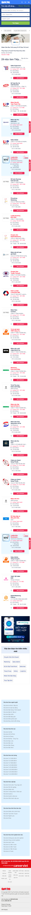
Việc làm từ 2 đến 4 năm (9, 844)
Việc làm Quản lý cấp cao (10, 796)
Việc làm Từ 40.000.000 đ (10, 774)
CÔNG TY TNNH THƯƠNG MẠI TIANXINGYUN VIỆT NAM (18, 333)
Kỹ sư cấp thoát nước (10, 666)
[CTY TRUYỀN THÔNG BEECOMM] (6, 598)
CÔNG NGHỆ (9, 875)
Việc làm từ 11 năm (8, 851)
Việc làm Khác (7, 818)
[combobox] (15, 10)
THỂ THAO (21, 870)
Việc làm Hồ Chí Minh (9, 734)
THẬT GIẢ (27, 876)
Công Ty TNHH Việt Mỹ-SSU (18, 463)
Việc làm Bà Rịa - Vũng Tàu (10, 738)
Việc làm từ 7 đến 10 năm (10, 849)
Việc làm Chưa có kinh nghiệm (11, 840)
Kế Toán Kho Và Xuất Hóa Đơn (15, 83)
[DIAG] (6, 518)
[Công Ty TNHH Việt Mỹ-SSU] (6, 462)
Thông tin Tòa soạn (5, 904)
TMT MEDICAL (14, 425)
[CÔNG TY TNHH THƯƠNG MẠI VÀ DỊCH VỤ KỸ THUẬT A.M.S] (6, 351)
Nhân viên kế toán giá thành (16, 253)
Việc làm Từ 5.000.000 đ (10, 760)
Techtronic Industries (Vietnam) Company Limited (16, 161)
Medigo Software (15, 580)
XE (10, 879)
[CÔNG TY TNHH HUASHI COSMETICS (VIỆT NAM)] (6, 181)
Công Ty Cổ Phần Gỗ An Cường (19, 256)
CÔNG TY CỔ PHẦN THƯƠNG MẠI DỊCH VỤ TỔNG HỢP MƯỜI (18, 275)
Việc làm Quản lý (7, 794)
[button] (25, 2)
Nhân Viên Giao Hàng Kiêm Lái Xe (16, 422)
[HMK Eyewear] (6, 387)
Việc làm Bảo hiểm (8, 714)
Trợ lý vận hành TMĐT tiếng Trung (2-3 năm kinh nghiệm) (16, 330)
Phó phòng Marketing (14, 199)
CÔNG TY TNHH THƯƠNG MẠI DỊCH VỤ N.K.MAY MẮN (18, 371)
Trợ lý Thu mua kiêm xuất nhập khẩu (15, 385)
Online (16, 671)
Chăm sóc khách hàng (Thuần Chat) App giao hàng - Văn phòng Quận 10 (16, 480)
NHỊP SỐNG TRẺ (15, 871)
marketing (7, 662)
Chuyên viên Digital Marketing (16, 235)
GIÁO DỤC (27, 870)
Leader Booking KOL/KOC (15, 216)
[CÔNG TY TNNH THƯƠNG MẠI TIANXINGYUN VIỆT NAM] (6, 331)
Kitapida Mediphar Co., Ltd (18, 67)
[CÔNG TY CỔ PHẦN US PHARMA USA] (6, 105)
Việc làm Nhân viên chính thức (11, 811)
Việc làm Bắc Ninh (8, 747)
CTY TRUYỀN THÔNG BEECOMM (19, 599)
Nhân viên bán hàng (10, 675)
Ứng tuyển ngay (20, 77)
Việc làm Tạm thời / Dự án (10, 813)
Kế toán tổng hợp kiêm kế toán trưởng (16, 179)
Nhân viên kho (15, 498)
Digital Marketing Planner (16, 596)
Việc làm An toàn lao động (10, 707)
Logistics (23, 671)
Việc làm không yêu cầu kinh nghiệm (13, 838)
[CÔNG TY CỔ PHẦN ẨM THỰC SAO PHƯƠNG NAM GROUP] (6, 443)
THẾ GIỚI (4, 876)
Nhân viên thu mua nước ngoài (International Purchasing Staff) (15, 120)
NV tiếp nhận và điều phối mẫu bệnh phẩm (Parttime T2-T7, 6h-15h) (16, 517)
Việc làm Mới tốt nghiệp (9, 787)
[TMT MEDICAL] (6, 424)
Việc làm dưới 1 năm (8, 842)
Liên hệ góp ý (4, 909)
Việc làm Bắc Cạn (8, 743)
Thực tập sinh (8, 680)
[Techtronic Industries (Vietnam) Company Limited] (6, 159)
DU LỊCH (10, 882)
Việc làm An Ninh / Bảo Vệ (10, 705)
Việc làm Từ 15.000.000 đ (10, 767)
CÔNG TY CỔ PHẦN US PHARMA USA (19, 106)
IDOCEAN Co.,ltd (15, 123)
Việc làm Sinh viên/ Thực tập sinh (12, 785)
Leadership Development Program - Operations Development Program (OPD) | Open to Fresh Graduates (15, 158)
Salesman (23, 666)
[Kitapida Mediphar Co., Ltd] (6, 68)
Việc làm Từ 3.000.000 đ (10, 758)
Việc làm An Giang (8, 736)
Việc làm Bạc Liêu (8, 741)
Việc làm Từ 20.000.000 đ (10, 769)
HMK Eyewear (14, 388)
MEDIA (4, 870)
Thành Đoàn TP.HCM (6, 906)
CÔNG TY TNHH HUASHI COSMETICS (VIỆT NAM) (17, 182)
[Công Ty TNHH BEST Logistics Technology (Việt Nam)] (6, 293)
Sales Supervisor (16, 65)
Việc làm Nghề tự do (8, 816)
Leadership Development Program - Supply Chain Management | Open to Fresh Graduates (15, 536)
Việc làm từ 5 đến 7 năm (9, 847)
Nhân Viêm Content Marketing (15, 310)
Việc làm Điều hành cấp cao (11, 798)
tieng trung (7, 671)
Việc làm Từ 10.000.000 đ (10, 765)
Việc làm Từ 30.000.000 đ (10, 772)
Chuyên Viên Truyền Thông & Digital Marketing (16, 272)
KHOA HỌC (21, 873)
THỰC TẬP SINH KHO (15, 577)
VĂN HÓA (15, 875)
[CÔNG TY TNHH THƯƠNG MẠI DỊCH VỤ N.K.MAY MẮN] (6, 370)
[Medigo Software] (6, 579)
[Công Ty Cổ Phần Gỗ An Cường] (6, 254)
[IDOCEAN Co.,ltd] (6, 122)
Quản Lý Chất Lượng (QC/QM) (15, 291)
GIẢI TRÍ (15, 877)
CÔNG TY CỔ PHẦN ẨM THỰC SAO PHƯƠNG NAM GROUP (18, 444)
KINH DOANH (10, 871)
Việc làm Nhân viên (8, 789)
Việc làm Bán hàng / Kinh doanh (12, 710)
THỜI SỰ (4, 873)
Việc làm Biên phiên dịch (10, 718)
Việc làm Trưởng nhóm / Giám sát (12, 791)
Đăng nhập (27, 6)
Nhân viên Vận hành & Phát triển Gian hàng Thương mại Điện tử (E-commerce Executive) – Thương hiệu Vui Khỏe (16, 405)
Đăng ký (20, 6)
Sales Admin (14, 139)
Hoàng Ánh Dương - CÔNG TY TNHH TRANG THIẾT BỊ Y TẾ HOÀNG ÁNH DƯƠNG (18, 86)
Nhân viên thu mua (15, 441)
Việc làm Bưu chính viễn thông (11, 721)
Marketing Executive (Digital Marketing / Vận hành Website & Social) (16, 368)
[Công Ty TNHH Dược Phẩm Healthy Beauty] (6, 200)
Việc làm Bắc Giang (8, 745)
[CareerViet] (20, 865)
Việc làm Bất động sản (9, 716)
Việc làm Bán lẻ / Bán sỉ (9, 712)
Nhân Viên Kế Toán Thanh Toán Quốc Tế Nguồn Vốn (16, 103)
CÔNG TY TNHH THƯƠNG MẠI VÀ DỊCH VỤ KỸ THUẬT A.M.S (19, 352)
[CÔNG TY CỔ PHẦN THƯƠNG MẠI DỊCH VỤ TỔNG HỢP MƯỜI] (6, 274)
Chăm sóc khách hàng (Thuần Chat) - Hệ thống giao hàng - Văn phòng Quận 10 (16, 461)
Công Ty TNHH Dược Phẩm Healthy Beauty (18, 202)
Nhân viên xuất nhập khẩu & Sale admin (16, 349)
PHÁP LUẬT (4, 878)
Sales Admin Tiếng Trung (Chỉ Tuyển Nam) (16, 557)
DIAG (12, 519)
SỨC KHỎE (21, 876)
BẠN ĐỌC (27, 873)
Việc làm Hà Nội (7, 732)
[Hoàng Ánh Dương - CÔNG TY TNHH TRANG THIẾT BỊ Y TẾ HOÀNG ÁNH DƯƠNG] (6, 85)
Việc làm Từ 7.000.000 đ (9, 763)
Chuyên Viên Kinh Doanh (11, 657)
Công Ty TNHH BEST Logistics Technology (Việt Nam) (19, 294)
